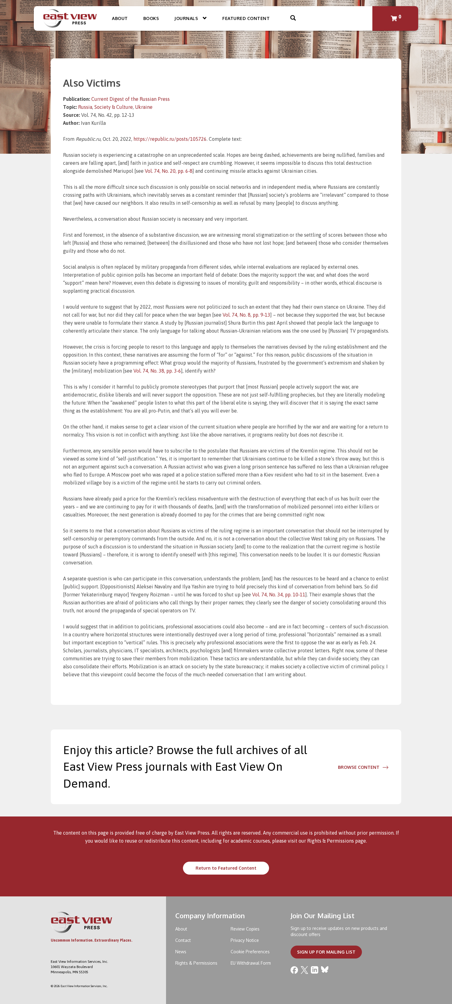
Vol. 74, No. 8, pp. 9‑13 (246, 315)
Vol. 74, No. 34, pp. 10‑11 (278, 594)
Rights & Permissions (330, 841)
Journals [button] (187, 18)
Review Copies (245, 928)
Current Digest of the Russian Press (130, 99)
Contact (183, 940)
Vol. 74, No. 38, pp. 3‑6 (157, 371)
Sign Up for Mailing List (326, 952)
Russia (85, 107)
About (120, 18)
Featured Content (246, 18)
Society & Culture (113, 107)
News (180, 951)
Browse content (358, 767)
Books (151, 18)
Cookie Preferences (250, 951)
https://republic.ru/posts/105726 (170, 139)
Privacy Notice (245, 940)
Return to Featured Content (226, 868)
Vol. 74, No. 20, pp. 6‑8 (168, 171)
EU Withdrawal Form (251, 963)
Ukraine (144, 107)
